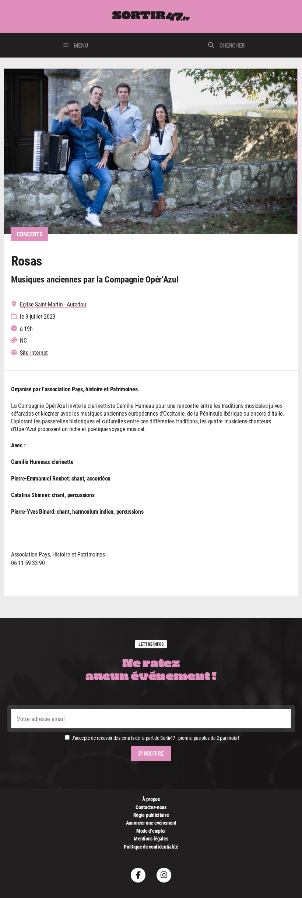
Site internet (34, 352)
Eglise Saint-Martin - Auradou (53, 304)
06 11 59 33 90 (28, 562)
